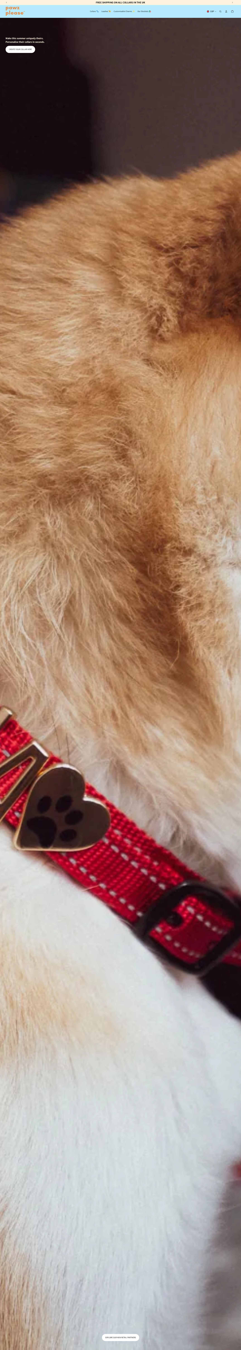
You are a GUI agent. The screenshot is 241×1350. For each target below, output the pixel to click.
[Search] (220, 11)
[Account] (226, 11)
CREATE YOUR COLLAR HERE (20, 49)
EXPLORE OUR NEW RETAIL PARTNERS (120, 1337)
